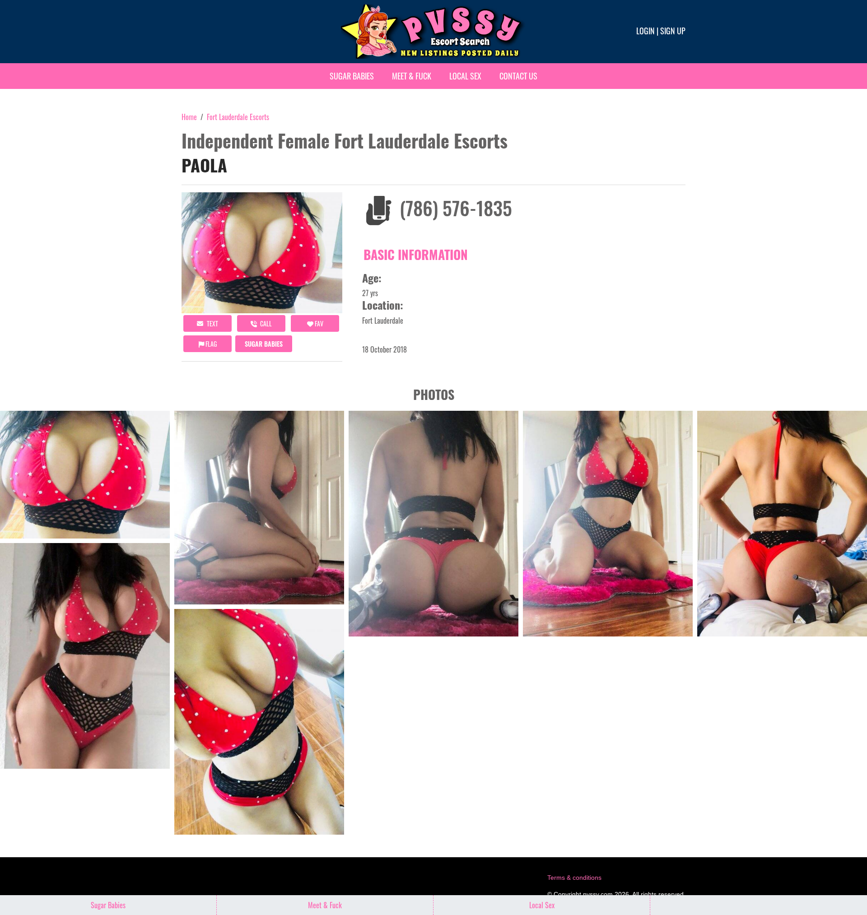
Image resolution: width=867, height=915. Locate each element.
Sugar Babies (352, 76)
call (265, 323)
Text (211, 323)
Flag (210, 343)
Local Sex (465, 76)
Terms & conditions (574, 877)
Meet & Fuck (411, 76)
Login (645, 31)
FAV (318, 323)
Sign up (672, 31)
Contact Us (518, 76)
